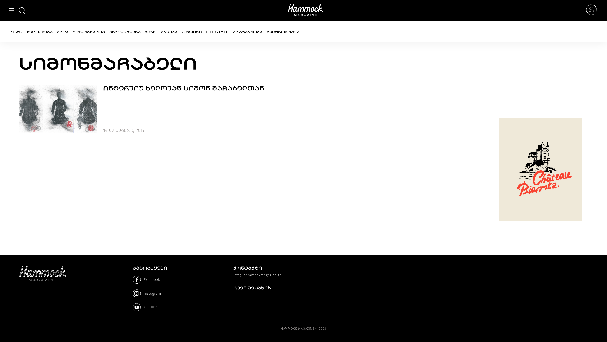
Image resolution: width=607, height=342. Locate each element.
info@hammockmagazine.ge (257, 275)
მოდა (63, 32)
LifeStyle (217, 32)
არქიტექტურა (125, 32)
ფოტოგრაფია (89, 32)
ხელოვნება (40, 32)
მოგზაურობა (247, 32)
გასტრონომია (283, 32)
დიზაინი (192, 32)
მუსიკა (169, 32)
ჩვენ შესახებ (252, 288)
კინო (151, 32)
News (16, 32)
